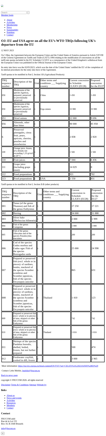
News (9, 27)
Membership (12, 25)
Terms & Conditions (20, 385)
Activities (11, 22)
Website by (42, 385)
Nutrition (10, 32)
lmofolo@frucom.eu (31, 370)
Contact (10, 35)
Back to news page (9, 375)
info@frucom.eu (8, 428)
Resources (11, 403)
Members (11, 405)
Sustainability (12, 30)
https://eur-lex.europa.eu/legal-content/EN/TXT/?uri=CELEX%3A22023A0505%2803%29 (58, 366)
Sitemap (32, 385)
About (9, 20)
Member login (7, 15)
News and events (14, 398)
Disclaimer (5, 385)
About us (11, 395)
